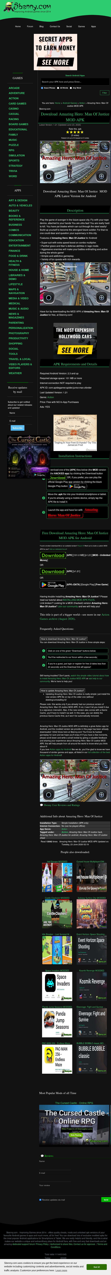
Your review (44, 1185)
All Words (64, 88)
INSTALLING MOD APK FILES (79, 599)
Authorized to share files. (61, 1244)
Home (18, 26)
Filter (104, 92)
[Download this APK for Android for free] (53, 555)
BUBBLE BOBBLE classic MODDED (92, 1043)
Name (42, 1161)
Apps (93, 26)
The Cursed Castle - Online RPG (74, 1103)
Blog (41, 26)
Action (50, 397)
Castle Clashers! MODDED (57, 897)
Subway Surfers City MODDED (92, 897)
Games (81, 26)
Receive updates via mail (53, 1199)
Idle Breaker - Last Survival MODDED (57, 934)
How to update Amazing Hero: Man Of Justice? (62, 690)
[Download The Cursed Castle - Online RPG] (74, 1124)
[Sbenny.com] (27, 6)
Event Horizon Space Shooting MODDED (92, 934)
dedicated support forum (23, 1244)
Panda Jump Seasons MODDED (57, 1006)
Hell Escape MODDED (57, 861)
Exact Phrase (49, 88)
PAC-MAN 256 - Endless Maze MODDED (57, 1043)
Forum (30, 26)
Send (106, 1199)
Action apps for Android (60, 749)
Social (69, 26)
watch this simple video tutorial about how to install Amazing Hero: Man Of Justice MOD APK (74, 677)
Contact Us (55, 26)
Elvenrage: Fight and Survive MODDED (92, 1006)
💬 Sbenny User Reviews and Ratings (60, 805)
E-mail (42, 1173)
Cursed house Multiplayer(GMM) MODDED (92, 861)
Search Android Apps (75, 75)
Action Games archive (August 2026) (74, 616)
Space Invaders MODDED (57, 970)
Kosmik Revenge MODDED (91, 970)
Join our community (68, 606)
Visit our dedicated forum (57, 549)
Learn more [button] (61, 1270)
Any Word (77, 88)
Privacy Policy (42, 1244)
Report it (81, 546)
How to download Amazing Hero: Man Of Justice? (63, 638)
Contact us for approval (84, 1244)
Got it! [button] (97, 1267)
